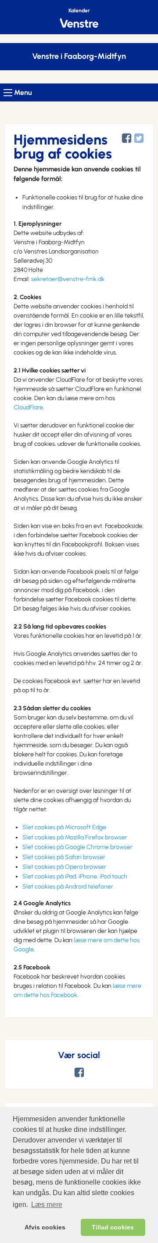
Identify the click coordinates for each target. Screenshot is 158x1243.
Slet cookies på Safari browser (63, 857)
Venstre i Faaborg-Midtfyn (79, 56)
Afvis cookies (45, 1227)
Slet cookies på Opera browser (64, 867)
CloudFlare (28, 407)
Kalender (79, 10)
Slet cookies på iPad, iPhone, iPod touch (74, 876)
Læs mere (46, 1204)
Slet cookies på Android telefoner (67, 886)
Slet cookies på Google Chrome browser (77, 847)
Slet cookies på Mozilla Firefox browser (74, 837)
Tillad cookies (113, 1227)
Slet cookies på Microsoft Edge (64, 827)
